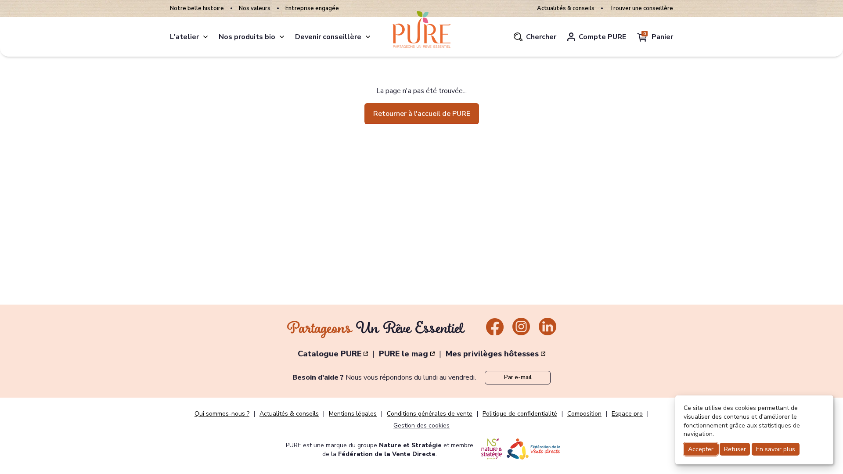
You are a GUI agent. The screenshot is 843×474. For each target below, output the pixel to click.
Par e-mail (518, 377)
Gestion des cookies (421, 425)
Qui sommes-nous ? (222, 414)
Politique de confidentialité (520, 414)
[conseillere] (368, 37)
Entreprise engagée (312, 8)
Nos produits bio (247, 37)
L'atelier (184, 37)
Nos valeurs (254, 8)
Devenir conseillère (328, 37)
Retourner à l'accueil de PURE (421, 113)
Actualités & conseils (565, 8)
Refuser (735, 449)
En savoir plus (775, 449)
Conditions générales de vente (429, 414)
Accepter (700, 449)
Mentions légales (353, 414)
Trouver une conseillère (641, 8)
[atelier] (205, 37)
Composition (584, 414)
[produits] (282, 37)
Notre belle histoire (197, 8)
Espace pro (627, 414)
